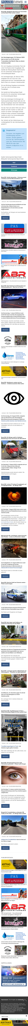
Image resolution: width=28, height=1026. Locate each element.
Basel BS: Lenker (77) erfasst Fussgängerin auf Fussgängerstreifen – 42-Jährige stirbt (13, 485)
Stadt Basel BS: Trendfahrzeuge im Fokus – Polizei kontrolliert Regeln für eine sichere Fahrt (14, 711)
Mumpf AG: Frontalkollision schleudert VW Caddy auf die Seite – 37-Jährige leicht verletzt (13, 813)
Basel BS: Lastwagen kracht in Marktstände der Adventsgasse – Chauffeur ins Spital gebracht (13, 671)
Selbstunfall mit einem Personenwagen (11, 567)
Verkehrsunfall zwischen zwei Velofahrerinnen (13, 421)
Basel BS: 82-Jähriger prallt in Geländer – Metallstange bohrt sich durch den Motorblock (13, 438)
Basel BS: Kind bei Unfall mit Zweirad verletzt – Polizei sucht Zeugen (13, 583)
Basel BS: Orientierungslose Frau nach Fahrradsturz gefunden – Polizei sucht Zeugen (13, 763)
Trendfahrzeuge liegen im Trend (9, 746)
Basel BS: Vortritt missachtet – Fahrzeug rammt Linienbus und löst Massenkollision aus (13, 178)
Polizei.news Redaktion (15, 54)
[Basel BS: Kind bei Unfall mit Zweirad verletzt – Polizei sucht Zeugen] (14, 594)
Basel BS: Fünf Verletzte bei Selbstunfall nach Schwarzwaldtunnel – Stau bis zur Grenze (13, 286)
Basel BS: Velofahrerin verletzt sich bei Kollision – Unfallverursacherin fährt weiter (12, 383)
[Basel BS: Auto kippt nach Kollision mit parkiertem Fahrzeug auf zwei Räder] (14, 635)
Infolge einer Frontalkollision (9, 839)
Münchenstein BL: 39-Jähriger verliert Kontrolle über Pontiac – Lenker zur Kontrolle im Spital (14, 536)
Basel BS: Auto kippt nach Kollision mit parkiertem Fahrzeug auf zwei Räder (11, 623)
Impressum (4, 999)
